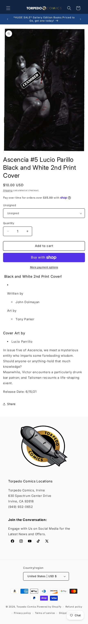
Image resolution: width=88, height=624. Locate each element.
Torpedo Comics (26, 606)
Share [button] (11, 404)
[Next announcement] (80, 19)
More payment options (44, 267)
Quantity (8, 223)
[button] (8, 8)
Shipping (7, 190)
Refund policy (73, 606)
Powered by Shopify (49, 606)
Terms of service (45, 613)
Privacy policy (22, 613)
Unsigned (9, 205)
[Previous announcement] (7, 19)
